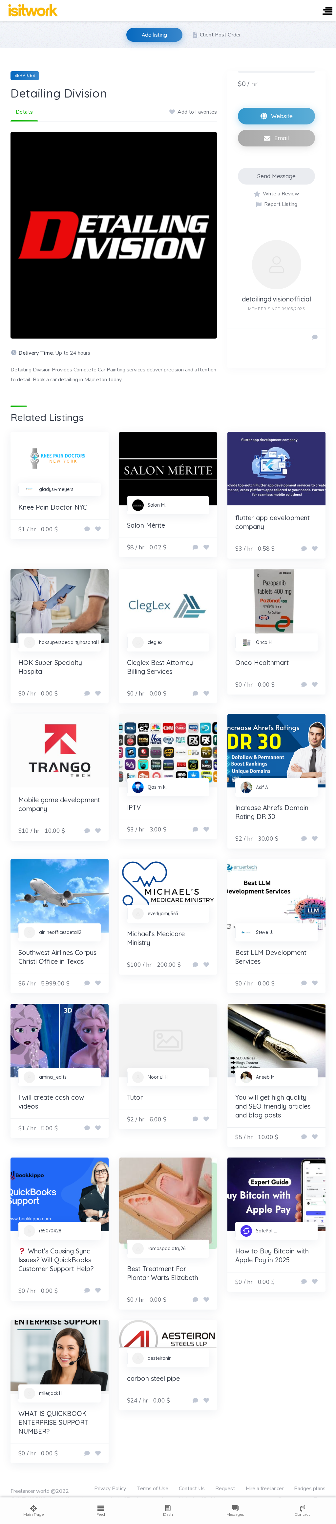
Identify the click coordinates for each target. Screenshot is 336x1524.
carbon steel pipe (153, 1378)
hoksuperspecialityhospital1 (69, 642)
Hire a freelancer (265, 1488)
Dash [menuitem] (168, 1514)
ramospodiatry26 (166, 1248)
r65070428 (50, 1231)
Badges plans (310, 1488)
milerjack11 (50, 1393)
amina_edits (53, 1077)
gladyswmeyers (56, 489)
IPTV (134, 807)
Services (24, 75)
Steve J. (264, 932)
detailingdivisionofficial (276, 299)
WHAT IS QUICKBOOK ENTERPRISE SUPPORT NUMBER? (53, 1422)
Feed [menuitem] (100, 1514)
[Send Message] (315, 338)
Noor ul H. (158, 1077)
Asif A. (262, 787)
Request (225, 1488)
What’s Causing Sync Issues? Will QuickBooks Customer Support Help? (56, 1260)
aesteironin (160, 1358)
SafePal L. (266, 1231)
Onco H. (264, 642)
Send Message (276, 176)
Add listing (154, 35)
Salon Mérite (146, 525)
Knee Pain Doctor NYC (52, 507)
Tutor (135, 1097)
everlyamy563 (163, 914)
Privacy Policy (110, 1488)
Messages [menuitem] (235, 1514)
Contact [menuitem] (302, 1514)
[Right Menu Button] (327, 12)
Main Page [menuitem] (33, 1514)
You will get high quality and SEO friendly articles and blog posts (272, 1106)
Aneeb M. (266, 1077)
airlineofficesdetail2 (60, 932)
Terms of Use (152, 1488)
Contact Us (192, 1488)
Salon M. (157, 505)
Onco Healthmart (262, 662)
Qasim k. (157, 787)
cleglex (155, 642)
